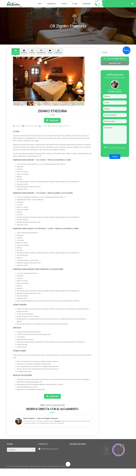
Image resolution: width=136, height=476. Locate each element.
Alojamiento (51, 4)
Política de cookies (35, 466)
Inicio (40, 4)
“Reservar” (57, 421)
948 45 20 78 (65, 126)
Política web (64, 466)
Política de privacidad (21, 466)
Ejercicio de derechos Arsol (50, 466)
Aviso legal (10, 466)
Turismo (64, 4)
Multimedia (87, 4)
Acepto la (116, 147)
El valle (75, 4)
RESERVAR (54, 120)
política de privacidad (119, 147)
